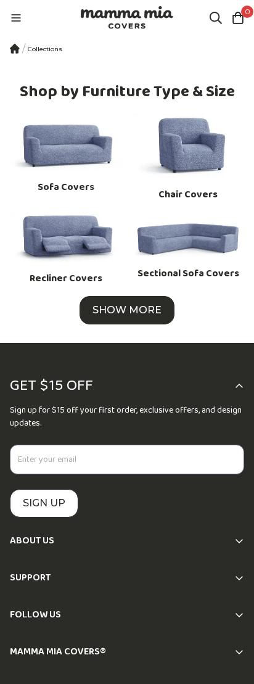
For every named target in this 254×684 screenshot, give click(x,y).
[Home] (15, 49)
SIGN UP (44, 503)
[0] (238, 18)
